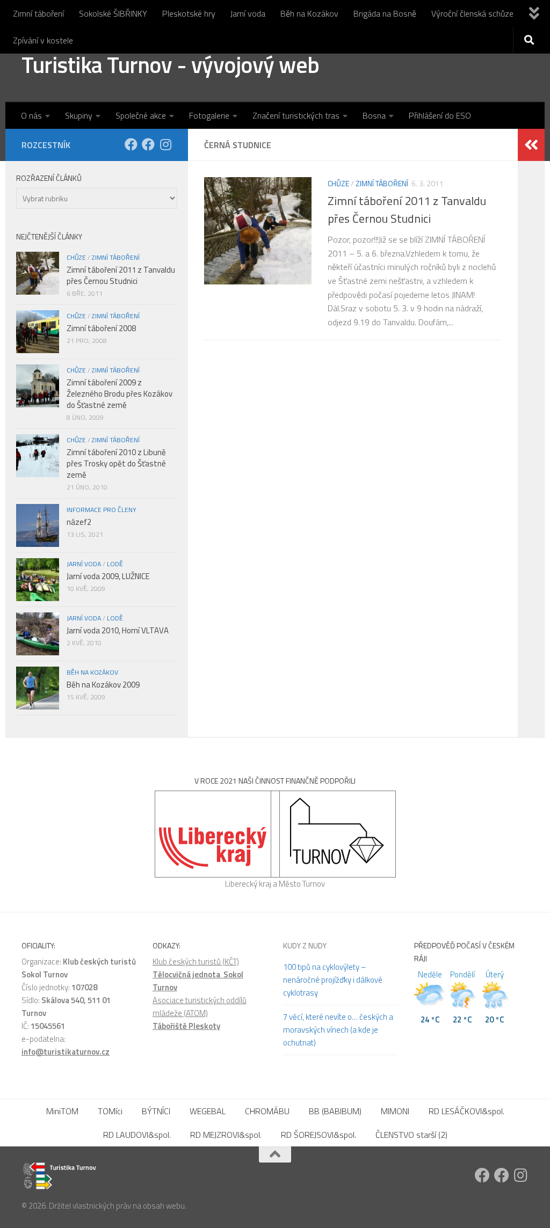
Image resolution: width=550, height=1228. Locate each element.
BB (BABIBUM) (335, 1111)
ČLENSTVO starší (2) (411, 1134)
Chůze (338, 183)
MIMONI (395, 1111)
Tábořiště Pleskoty (186, 1026)
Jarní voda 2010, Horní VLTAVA (118, 630)
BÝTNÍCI (156, 1111)
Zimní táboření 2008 (101, 328)
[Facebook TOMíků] (131, 144)
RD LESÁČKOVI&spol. (466, 1111)
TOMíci (110, 1111)
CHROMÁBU (267, 1111)
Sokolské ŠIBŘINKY (113, 13)
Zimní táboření (38, 13)
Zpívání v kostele (43, 40)
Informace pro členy (101, 510)
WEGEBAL (208, 1111)
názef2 (79, 522)
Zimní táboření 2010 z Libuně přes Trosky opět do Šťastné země (116, 463)
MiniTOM (62, 1111)
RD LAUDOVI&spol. (137, 1134)
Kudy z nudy (305, 945)
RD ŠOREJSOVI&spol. (318, 1134)
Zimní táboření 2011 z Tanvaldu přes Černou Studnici (407, 210)
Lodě (115, 564)
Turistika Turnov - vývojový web (170, 64)
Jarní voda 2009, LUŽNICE (108, 576)
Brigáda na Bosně (384, 13)
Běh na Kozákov (309, 13)
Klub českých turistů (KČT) (196, 961)
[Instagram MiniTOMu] (165, 144)
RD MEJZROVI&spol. (226, 1134)
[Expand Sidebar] (531, 145)
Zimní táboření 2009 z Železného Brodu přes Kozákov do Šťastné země (119, 393)
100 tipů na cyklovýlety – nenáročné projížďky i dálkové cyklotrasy (332, 980)
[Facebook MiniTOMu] (148, 144)
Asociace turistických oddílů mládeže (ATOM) (200, 1006)
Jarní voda (247, 13)
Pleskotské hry (188, 13)
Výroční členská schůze (472, 13)
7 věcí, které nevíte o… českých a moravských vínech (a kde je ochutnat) (338, 1030)
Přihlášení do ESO (440, 115)
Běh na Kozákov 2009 (103, 684)
